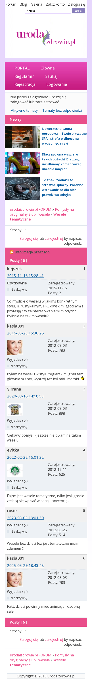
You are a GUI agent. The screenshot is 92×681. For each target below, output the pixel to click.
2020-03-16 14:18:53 (25, 396)
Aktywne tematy (24, 110)
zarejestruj (54, 238)
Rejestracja (25, 84)
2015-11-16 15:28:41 (25, 275)
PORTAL (22, 68)
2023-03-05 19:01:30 (25, 517)
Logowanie (56, 84)
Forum (11, 4)
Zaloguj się (76, 4)
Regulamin (24, 76)
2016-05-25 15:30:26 (25, 333)
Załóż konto (55, 4)
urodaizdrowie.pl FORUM (30, 209)
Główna (47, 68)
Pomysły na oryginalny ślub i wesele (42, 212)
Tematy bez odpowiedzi (62, 110)
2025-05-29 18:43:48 (25, 565)
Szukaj (51, 76)
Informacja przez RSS (32, 252)
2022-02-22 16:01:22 (25, 457)
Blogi (23, 4)
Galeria (36, 4)
